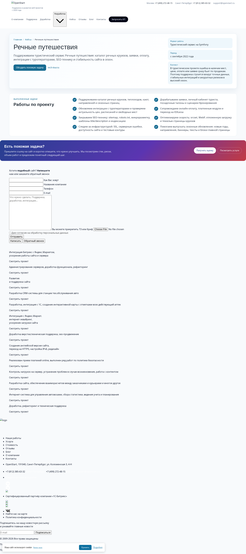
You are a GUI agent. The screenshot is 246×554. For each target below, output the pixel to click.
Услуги (9, 441)
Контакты (101, 19)
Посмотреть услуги (229, 150)
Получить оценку (204, 150)
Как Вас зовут (51, 180)
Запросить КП (118, 19)
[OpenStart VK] (126, 483)
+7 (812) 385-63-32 (25, 471)
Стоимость (12, 445)
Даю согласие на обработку (40, 232)
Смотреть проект (18, 261)
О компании (17, 19)
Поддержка (31, 19)
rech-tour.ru (53, 67)
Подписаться (43, 532)
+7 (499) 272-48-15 (60, 471)
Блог (91, 19)
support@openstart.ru (224, 3)
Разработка (59, 13)
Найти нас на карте (16, 467)
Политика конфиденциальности (24, 517)
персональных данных (55, 232)
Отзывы (82, 19)
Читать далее (37, 548)
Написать (15, 240)
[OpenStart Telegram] (126, 488)
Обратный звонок (34, 240)
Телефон (48, 188)
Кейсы (72, 19)
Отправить (16, 236)
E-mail (47, 192)
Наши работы (13, 438)
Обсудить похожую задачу (30, 67)
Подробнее (97, 547)
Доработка (45, 19)
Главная (18, 39)
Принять (85, 547)
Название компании (55, 184)
